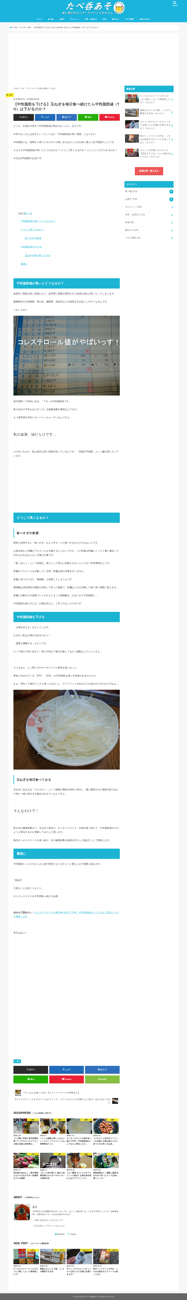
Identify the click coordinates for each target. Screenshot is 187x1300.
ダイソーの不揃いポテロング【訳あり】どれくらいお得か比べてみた (155, 153)
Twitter (73, 1234)
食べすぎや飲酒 (33, 238)
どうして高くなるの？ (32, 229)
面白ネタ (115, 19)
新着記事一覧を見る (149, 171)
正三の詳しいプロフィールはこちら (49, 1226)
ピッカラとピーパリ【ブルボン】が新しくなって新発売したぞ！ (155, 99)
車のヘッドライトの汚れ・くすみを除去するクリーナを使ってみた (155, 139)
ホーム (39, 19)
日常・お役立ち (91, 19)
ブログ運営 (129, 19)
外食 (104, 19)
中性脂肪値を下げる (31, 246)
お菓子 (61, 19)
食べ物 (50, 19)
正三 (35, 1207)
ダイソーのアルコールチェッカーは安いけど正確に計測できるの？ (155, 125)
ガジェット (74, 19)
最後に (24, 264)
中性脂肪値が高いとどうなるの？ (38, 221)
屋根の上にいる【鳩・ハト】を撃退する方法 (155, 112)
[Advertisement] (66, 58)
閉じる (27, 213)
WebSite (61, 1234)
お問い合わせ (144, 19)
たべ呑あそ (91, 1296)
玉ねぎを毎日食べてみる (38, 255)
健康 (18, 1061)
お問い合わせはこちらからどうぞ (48, 1220)
